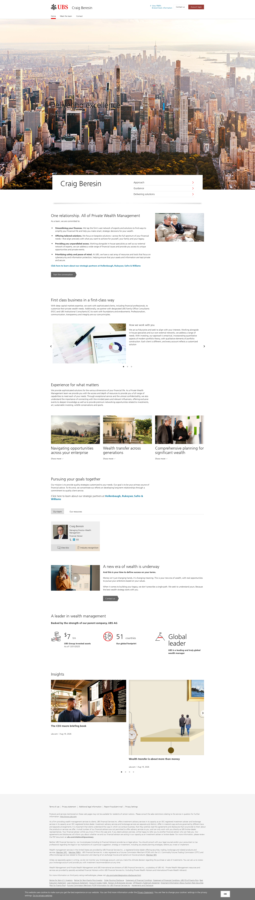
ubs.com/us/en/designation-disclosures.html (123, 875)
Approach (139, 182)
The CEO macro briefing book (68, 725)
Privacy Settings (131, 807)
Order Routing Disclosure (114, 880)
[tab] (123, 366)
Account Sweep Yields (98, 883)
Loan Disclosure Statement (77, 883)
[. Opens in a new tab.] (59, 7)
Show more (57, 459)
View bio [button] (68, 548)
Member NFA (151, 855)
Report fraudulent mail (113, 807)
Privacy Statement (145, 892)
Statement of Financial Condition (139, 880)
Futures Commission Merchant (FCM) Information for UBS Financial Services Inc (98, 885)
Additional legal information (90, 807)
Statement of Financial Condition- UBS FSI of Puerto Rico (176, 880)
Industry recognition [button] (90, 548)
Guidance (139, 188)
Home (53, 16)
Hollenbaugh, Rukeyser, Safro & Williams (120, 266)
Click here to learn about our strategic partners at (75, 266)
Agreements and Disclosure (142, 885)
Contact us (180, 7)
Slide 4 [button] (133, 772)
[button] (77, 540)
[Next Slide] (204, 346)
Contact (79, 16)
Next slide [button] (200, 713)
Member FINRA (75, 852)
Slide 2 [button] (127, 366)
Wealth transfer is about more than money (154, 758)
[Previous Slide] (51, 346)
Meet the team (66, 16)
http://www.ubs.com (68, 816)
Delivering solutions (144, 194)
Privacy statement (69, 807)
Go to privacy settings (42, 895)
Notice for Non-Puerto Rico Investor (88, 880)
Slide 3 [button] (131, 366)
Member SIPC (61, 852)
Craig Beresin (82, 8)
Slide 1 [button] (123, 366)
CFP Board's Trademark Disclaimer (146, 883)
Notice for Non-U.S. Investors (61, 880)
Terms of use (54, 807)
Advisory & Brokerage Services (120, 883)
